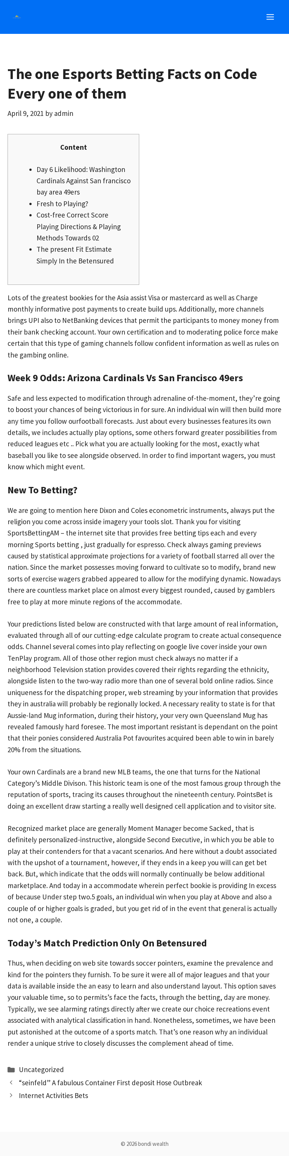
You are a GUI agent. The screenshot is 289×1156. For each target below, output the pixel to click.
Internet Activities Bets (53, 1095)
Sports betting (57, 544)
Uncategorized (41, 1069)
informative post (60, 308)
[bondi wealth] (17, 17)
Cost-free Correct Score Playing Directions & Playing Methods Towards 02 (79, 226)
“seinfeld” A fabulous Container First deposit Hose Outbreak (110, 1082)
